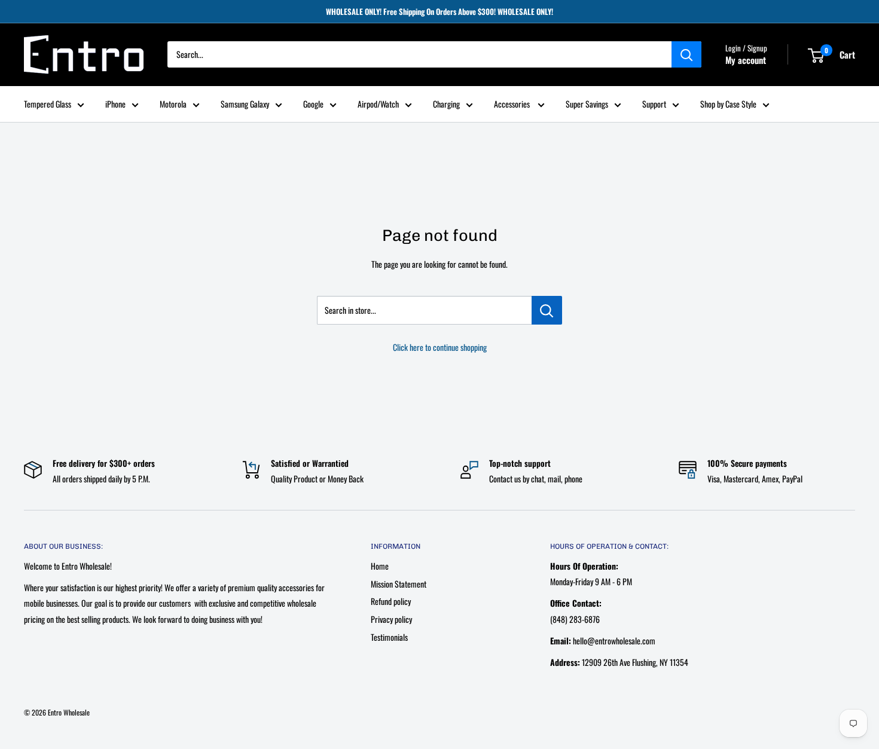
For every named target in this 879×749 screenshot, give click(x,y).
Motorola (173, 103)
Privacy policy (391, 619)
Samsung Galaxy (245, 103)
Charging (446, 103)
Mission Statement (398, 583)
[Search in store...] (547, 310)
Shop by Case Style (728, 103)
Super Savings (587, 103)
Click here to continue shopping (440, 347)
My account (745, 60)
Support (654, 103)
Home (380, 566)
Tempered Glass (47, 103)
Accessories (513, 103)
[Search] (686, 55)
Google (313, 103)
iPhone (115, 103)
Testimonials (389, 637)
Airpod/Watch (378, 103)
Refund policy (391, 601)
